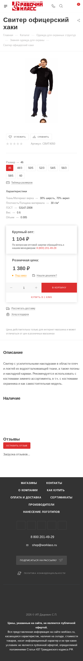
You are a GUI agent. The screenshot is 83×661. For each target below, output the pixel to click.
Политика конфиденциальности (45, 573)
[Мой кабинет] (68, 6)
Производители (41, 504)
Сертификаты (61, 497)
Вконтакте (21, 525)
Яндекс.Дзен (62, 525)
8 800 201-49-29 (42, 537)
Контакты (54, 483)
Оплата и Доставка (25, 497)
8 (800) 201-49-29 (46, 248)
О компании (28, 490)
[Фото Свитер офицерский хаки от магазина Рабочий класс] (41, 87)
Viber (41, 525)
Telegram (31, 525)
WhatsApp (52, 525)
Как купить (56, 490)
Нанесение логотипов (41, 511)
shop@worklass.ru (44, 545)
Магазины (29, 483)
